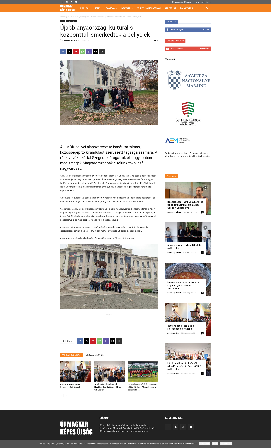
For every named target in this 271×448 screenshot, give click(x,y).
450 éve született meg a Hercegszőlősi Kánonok (180, 327)
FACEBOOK (172, 22)
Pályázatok (186, 8)
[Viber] (89, 51)
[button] (207, 8)
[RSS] (71, 2)
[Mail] (67, 2)
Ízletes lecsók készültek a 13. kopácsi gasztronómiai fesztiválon (183, 285)
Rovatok (110, 8)
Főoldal (85, 8)
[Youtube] (76, 2)
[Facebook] (62, 2)
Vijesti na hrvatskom (203, 2)
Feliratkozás (203, 49)
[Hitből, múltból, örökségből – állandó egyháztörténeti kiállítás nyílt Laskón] (109, 371)
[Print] (102, 51)
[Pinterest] (76, 51)
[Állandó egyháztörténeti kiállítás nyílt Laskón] (188, 238)
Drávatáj (126, 8)
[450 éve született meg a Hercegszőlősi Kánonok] (75, 371)
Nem (215, 444)
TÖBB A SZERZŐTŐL (94, 355)
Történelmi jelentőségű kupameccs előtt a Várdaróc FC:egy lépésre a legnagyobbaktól (142, 387)
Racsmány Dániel (174, 212)
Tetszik (206, 30)
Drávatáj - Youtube (175, 41)
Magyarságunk (83, 17)
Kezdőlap (63, 17)
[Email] (95, 51)
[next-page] (66, 395)
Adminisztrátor (69, 40)
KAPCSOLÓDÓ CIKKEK (71, 355)
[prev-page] (62, 395)
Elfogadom (204, 444)
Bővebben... (226, 444)
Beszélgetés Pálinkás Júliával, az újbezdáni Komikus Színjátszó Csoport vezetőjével (185, 204)
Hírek (97, 8)
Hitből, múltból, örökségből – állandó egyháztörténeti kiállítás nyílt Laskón (107, 387)
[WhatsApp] (82, 51)
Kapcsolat (170, 8)
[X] (69, 51)
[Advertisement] (109, 133)
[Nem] (267, 444)
